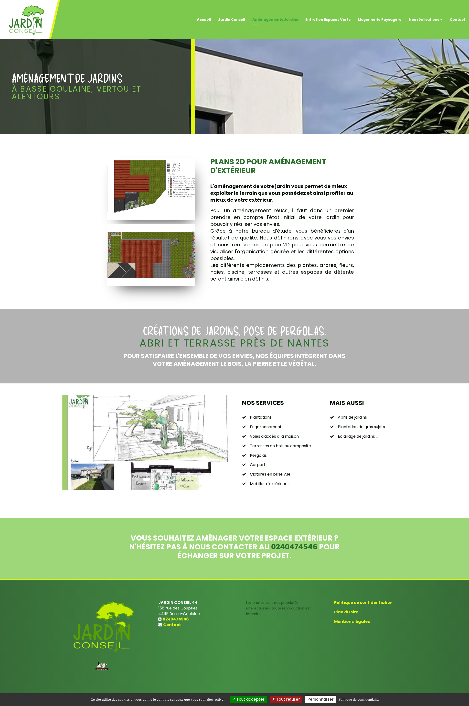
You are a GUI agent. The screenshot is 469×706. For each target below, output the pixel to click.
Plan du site (346, 612)
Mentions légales (352, 621)
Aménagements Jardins (275, 19)
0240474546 (294, 547)
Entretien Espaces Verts (328, 19)
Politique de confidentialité (363, 602)
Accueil (204, 19)
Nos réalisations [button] (424, 19)
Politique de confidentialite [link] (359, 699)
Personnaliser (321, 699)
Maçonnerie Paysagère (380, 19)
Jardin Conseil (231, 19)
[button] (70, 442)
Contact (457, 19)
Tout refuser (287, 699)
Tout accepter (250, 699)
